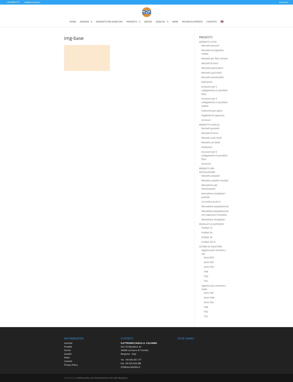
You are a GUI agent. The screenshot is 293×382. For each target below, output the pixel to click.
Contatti (68, 361)
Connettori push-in (211, 201)
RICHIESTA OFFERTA (192, 22)
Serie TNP (209, 262)
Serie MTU (209, 257)
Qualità (68, 353)
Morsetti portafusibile (212, 77)
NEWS (175, 22)
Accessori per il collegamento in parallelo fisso (214, 90)
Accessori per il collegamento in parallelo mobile (214, 102)
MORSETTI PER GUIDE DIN (109, 22)
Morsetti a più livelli (211, 72)
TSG (206, 281)
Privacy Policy (71, 364)
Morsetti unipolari (210, 175)
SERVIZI (148, 22)
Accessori (206, 119)
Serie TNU (209, 266)
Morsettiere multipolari (213, 219)
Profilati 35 (206, 237)
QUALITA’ (160, 22)
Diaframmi (206, 82)
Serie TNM (209, 297)
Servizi (67, 350)
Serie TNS (209, 302)
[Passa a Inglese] (222, 24)
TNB (206, 271)
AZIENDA (84, 22)
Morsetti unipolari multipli (214, 180)
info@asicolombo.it (130, 367)
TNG (206, 276)
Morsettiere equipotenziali (215, 206)
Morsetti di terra (209, 63)
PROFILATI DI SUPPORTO (211, 224)
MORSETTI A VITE (208, 41)
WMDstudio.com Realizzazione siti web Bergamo (102, 377)
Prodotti (68, 346)
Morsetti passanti (210, 45)
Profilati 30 (206, 232)
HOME (72, 22)
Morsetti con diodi (210, 142)
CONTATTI (211, 22)
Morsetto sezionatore (212, 67)
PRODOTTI (132, 22)
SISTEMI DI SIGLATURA (210, 246)
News (67, 357)
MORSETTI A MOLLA (209, 124)
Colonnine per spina (211, 110)
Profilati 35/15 (208, 241)
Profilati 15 (206, 227)
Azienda (68, 343)
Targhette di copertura (212, 115)
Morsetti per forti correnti (214, 58)
